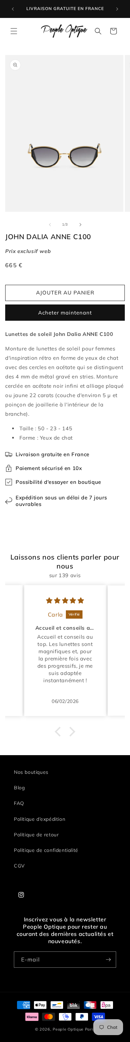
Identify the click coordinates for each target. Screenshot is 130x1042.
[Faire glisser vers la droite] (80, 224)
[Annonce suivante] (117, 9)
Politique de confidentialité (46, 850)
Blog (19, 788)
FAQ (19, 803)
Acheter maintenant (65, 312)
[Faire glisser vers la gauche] (50, 224)
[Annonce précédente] (12, 9)
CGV (19, 866)
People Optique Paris (74, 1029)
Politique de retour (36, 835)
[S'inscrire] (108, 959)
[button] (13, 31)
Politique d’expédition (39, 819)
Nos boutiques (31, 772)
